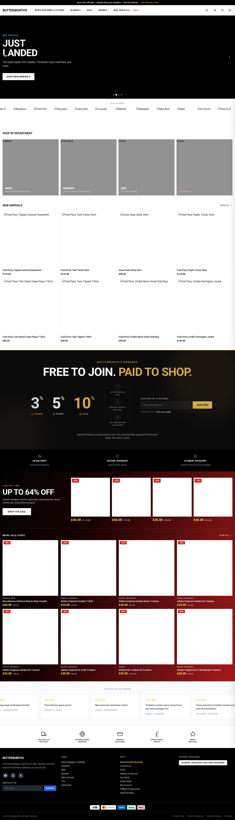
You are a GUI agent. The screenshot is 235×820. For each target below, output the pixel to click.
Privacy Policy (178, 816)
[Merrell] (115, 113)
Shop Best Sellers (18, 76)
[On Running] (197, 113)
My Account (126, 785)
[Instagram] (13, 775)
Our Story (124, 777)
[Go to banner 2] (116, 94)
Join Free (202, 405)
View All (225, 205)
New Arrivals (122, 10)
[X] (21, 775)
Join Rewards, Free (149, 2)
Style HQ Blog (126, 793)
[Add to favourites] (54, 215)
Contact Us (125, 766)
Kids (89, 10)
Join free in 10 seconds (154, 399)
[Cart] (229, 10)
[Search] (206, 10)
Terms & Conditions (195, 816)
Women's (75, 10)
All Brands (66, 785)
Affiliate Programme (130, 789)
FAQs (122, 770)
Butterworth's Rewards (131, 762)
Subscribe (50, 788)
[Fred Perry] (33, 113)
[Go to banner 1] (113, 94)
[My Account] (215, 10)
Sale (136, 10)
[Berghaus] (13, 113)
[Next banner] (229, 57)
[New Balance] (156, 113)
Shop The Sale (17, 511)
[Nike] (177, 113)
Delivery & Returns (129, 773)
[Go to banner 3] (119, 95)
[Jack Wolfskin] (74, 113)
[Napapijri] (136, 113)
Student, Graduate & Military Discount (203, 763)
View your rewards (163, 412)
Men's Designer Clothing (49, 10)
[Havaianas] (54, 113)
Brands (102, 10)
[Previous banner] (5, 57)
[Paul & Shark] (218, 113)
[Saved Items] (222, 10)
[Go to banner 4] (121, 94)
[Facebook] (5, 775)
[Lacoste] (95, 113)
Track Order (126, 781)
